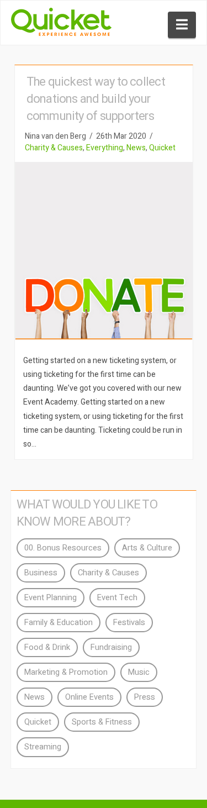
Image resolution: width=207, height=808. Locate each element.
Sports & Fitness (102, 722)
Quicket (162, 148)
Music (139, 672)
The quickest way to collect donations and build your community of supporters (95, 99)
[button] (182, 25)
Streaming (42, 747)
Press (144, 697)
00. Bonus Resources (63, 548)
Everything (104, 148)
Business (40, 573)
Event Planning (50, 598)
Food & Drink (47, 647)
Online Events (89, 697)
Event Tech (117, 598)
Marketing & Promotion (66, 672)
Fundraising (111, 647)
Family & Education (58, 622)
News (136, 148)
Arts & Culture (147, 548)
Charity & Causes (54, 148)
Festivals (129, 622)
